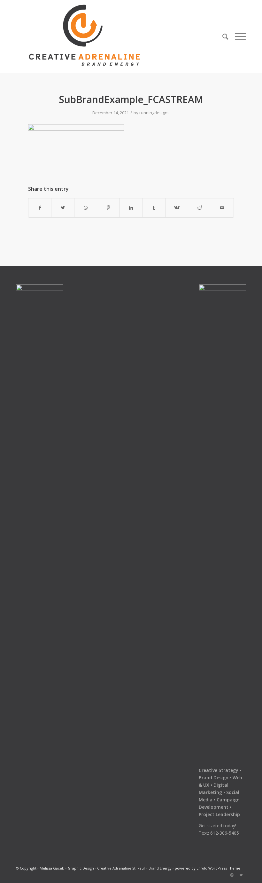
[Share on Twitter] (62, 207)
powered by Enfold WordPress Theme (207, 868)
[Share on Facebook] (39, 207)
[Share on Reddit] (199, 207)
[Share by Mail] (222, 207)
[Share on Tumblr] (154, 207)
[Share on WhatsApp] (85, 207)
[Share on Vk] (177, 207)
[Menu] (239, 36)
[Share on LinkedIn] (131, 207)
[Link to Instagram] (231, 875)
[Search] (225, 36)
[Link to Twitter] (241, 875)
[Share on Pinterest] (108, 207)
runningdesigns (154, 113)
